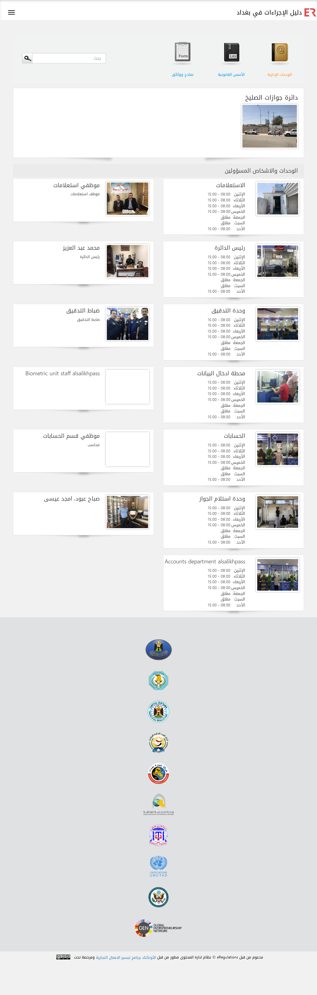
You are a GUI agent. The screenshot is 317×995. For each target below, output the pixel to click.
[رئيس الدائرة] (277, 261)
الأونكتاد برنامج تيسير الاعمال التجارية (126, 957)
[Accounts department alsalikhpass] (277, 575)
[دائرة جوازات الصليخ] (268, 126)
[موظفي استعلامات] (127, 199)
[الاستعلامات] (277, 199)
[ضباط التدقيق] (127, 324)
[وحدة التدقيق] (277, 324)
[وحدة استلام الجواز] (277, 512)
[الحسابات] (277, 449)
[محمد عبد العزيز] (127, 261)
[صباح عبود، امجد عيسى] (127, 512)
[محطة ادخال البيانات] (277, 387)
